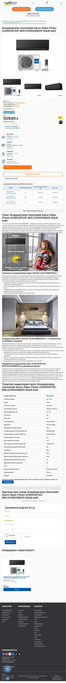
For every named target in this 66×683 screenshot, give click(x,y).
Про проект (21, 610)
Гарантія (20, 614)
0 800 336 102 (33, 14)
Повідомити (8, 482)
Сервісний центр (6, 612)
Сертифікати (5, 614)
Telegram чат (7, 668)
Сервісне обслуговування (13, 163)
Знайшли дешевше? (8, 121)
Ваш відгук (10, 542)
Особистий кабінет (7, 610)
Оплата (20, 612)
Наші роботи (5, 619)
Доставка (20, 621)
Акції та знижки (6, 617)
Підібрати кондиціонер (21, 9)
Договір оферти (57, 679)
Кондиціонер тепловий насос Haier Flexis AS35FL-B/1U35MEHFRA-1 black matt (16, 577)
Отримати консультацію (44, 9)
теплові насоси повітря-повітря (20, 377)
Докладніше (10, 138)
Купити (8, 167)
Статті (3, 621)
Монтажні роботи (11, 161)
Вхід (31, 507)
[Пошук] (33, 3)
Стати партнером (22, 619)
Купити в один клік (11, 178)
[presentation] (3, 555)
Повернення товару (23, 617)
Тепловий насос (7, 223)
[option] (12, 88)
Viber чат (6, 670)
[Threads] (19, 654)
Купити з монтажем (33, 174)
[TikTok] (16, 654)
